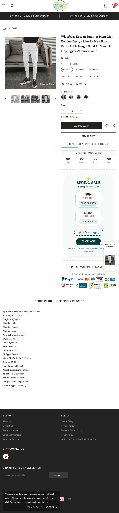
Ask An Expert (99, 267)
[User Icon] (105, 5)
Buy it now (89, 136)
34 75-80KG (95, 77)
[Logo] (60, 5)
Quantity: (65, 105)
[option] (30, 16)
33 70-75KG (67, 84)
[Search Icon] (12, 5)
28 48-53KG (67, 69)
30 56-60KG (81, 69)
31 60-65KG (81, 77)
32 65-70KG (67, 77)
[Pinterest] (6, 456)
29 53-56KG (95, 69)
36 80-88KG (81, 84)
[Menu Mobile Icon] (3, 6)
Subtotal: (65, 117)
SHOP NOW (88, 241)
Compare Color (47, 84)
